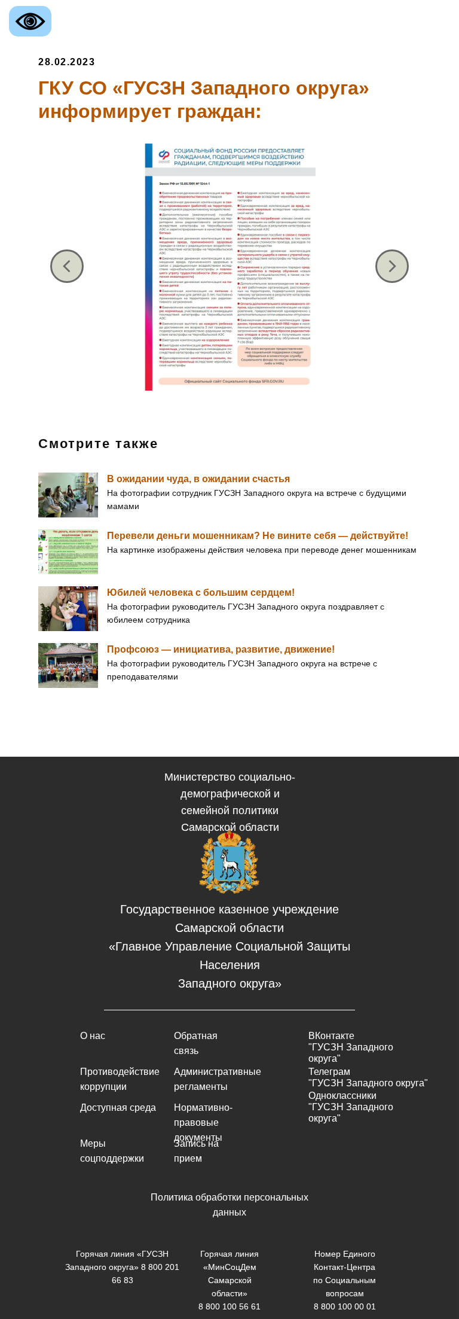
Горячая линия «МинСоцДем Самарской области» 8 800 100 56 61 (229, 1280)
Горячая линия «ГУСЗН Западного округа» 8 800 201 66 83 (122, 1267)
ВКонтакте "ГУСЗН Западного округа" (350, 1047)
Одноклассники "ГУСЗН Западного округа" (350, 1106)
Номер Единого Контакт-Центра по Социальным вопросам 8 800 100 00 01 (344, 1280)
